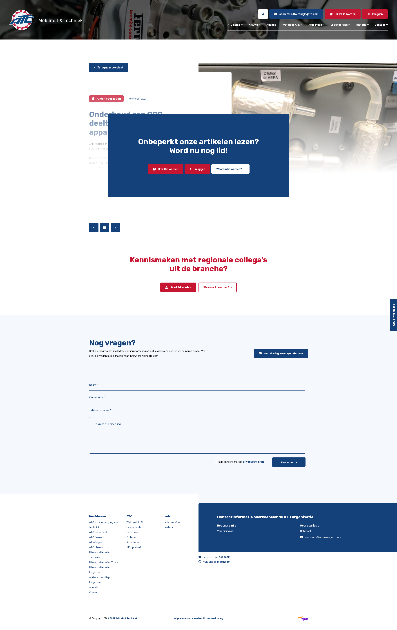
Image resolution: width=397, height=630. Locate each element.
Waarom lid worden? (229, 169)
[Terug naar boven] (393, 626)
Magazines (95, 582)
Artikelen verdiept (100, 577)
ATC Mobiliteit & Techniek (122, 618)
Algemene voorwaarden (188, 618)
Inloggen (199, 169)
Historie (361, 24)
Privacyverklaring (213, 618)
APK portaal (133, 547)
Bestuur (168, 527)
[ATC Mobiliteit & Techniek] (70, 20)
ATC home (233, 24)
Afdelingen (315, 24)
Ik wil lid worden (168, 169)
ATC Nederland (98, 532)
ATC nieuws (96, 547)
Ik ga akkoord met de (241, 461)
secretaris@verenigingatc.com (283, 353)
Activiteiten (133, 542)
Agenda (271, 24)
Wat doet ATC (291, 24)
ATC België (95, 537)
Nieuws (253, 24)
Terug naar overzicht (110, 67)
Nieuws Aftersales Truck (103, 562)
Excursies (132, 532)
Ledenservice (339, 24)
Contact (380, 24)
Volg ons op (216, 557)
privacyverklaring (253, 461)
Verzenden (287, 462)
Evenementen (134, 527)
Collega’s (131, 537)
